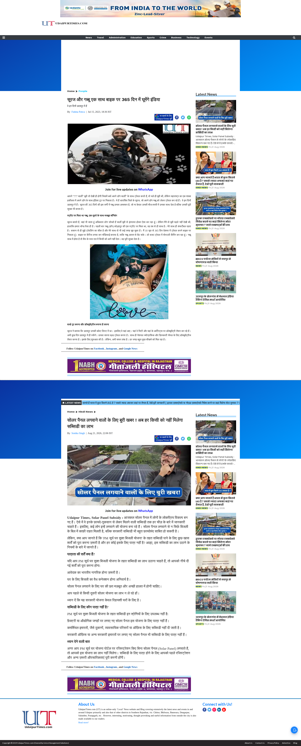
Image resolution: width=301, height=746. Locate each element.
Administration (117, 37)
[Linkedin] (219, 710)
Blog (295, 743)
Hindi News (86, 411)
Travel (100, 37)
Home (71, 91)
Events (208, 37)
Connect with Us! (217, 704)
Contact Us (260, 743)
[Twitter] (209, 710)
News (89, 37)
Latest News (206, 94)
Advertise (286, 743)
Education (136, 37)
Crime (163, 37)
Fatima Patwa (78, 111)
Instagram (111, 348)
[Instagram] (214, 710)
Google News (130, 348)
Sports (151, 37)
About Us (86, 704)
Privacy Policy (273, 743)
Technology (193, 37)
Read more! (83, 722)
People (83, 91)
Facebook (99, 348)
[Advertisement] (150, 62)
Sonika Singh (78, 433)
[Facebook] (204, 710)
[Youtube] (224, 710)
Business (176, 37)
